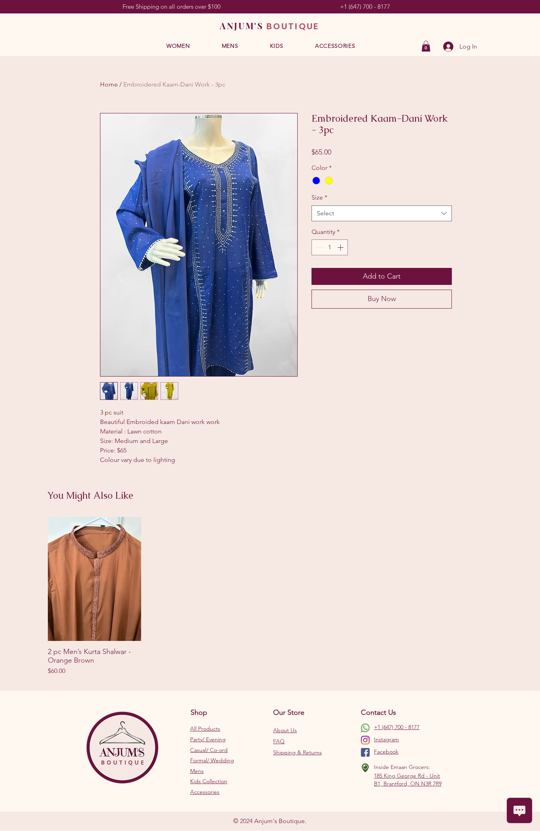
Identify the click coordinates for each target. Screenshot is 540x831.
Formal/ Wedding (212, 760)
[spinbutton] (330, 247)
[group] (270, 596)
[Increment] (341, 247)
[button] (178, 46)
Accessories (204, 791)
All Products (205, 728)
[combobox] (382, 213)
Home (109, 84)
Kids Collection (208, 781)
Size (319, 197)
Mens (197, 770)
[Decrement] (318, 247)
